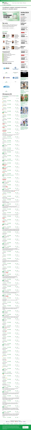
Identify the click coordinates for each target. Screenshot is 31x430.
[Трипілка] (13, 36)
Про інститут (16, 423)
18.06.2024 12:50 (17, 153)
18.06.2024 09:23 (17, 280)
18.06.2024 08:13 (17, 337)
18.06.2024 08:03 (17, 362)
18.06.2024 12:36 (17, 182)
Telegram (21, 421)
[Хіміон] (3, 47)
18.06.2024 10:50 (17, 224)
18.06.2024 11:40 (17, 205)
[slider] (9, 138)
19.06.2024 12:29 (17, 126)
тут (14, 426)
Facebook (8, 421)
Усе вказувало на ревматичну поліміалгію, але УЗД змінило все (24, 79)
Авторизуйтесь (23, 20)
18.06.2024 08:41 (17, 303)
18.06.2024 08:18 (17, 323)
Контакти (20, 423)
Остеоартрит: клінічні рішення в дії (23, 34)
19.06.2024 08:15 (17, 130)
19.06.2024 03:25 (17, 145)
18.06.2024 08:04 (17, 355)
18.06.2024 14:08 (17, 149)
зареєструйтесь (23, 21)
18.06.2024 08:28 (17, 315)
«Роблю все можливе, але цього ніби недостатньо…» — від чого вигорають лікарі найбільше (25, 91)
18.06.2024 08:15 (17, 334)
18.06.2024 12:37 (17, 164)
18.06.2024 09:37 (17, 268)
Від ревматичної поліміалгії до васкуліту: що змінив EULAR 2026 (24, 41)
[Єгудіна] (3, 36)
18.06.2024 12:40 (17, 156)
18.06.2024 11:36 (17, 210)
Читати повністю (5, 31)
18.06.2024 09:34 (17, 271)
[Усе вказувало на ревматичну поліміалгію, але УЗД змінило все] (24, 74)
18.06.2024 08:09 (17, 341)
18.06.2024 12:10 (17, 197)
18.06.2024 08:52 (17, 287)
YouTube (17, 421)
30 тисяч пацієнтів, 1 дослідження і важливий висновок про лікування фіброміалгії (24, 128)
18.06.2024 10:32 (17, 236)
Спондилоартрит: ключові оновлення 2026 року (24, 28)
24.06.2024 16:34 (17, 105)
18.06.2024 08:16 (17, 330)
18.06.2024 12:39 (17, 160)
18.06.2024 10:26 (17, 247)
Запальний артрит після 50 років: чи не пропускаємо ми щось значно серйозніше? (24, 104)
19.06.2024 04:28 (17, 133)
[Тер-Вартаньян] (3, 41)
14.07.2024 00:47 (17, 98)
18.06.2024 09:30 (17, 275)
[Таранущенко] (13, 47)
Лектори (12, 423)
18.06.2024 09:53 (17, 264)
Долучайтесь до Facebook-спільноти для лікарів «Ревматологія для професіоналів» (15, 0)
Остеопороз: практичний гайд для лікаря (24, 57)
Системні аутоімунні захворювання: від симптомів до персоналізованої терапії (24, 64)
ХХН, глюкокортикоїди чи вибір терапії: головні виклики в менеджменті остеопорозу (24, 116)
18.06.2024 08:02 (17, 366)
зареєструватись (9, 4)
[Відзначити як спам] (18, 100)
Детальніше (6, 91)
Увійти (4, 4)
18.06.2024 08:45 (17, 295)
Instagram (12, 421)
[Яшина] (13, 41)
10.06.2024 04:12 (17, 387)
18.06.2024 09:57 (17, 259)
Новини (4, 423)
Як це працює (24, 423)
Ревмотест (8, 423)
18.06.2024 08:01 (17, 380)
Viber (25, 421)
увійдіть (17, 95)
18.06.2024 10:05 (17, 252)
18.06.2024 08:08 (17, 348)
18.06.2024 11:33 (17, 217)
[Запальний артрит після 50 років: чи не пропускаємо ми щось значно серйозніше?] (24, 98)
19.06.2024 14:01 (17, 119)
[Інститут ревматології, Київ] (5, 3)
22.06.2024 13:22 (17, 112)
